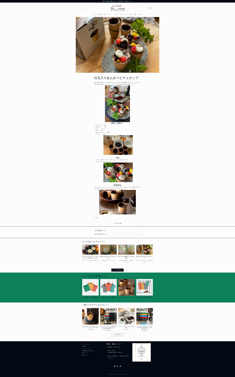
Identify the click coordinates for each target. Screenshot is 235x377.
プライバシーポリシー (87, 348)
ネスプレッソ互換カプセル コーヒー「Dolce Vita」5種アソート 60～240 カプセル (144, 327)
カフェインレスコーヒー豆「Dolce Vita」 (126, 327)
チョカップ (126, 297)
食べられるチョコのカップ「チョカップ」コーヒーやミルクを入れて (90, 327)
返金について (85, 355)
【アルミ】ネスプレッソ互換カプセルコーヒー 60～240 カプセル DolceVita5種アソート (108, 327)
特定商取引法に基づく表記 (88, 350)
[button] (83, 8)
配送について (85, 352)
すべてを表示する (117, 270)
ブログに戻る (118, 223)
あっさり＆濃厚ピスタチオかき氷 (126, 257)
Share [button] (97, 217)
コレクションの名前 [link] (90, 297)
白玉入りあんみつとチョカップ (144, 257)
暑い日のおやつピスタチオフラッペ (108, 257)
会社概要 (84, 346)
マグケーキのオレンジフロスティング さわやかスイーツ (90, 257)
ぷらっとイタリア (86, 344)
